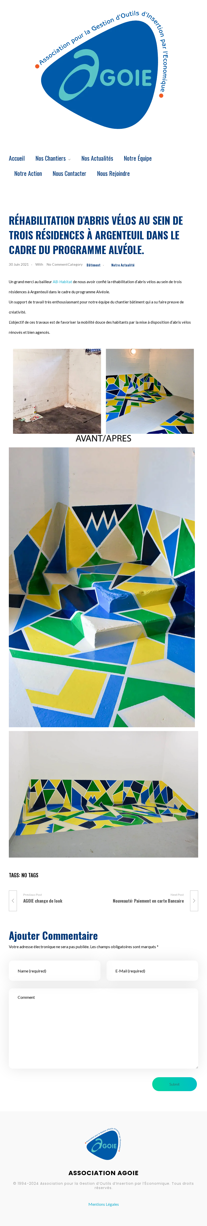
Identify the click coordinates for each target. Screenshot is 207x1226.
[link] (62, 281)
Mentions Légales (103, 1204)
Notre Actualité (123, 264)
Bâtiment (93, 264)
